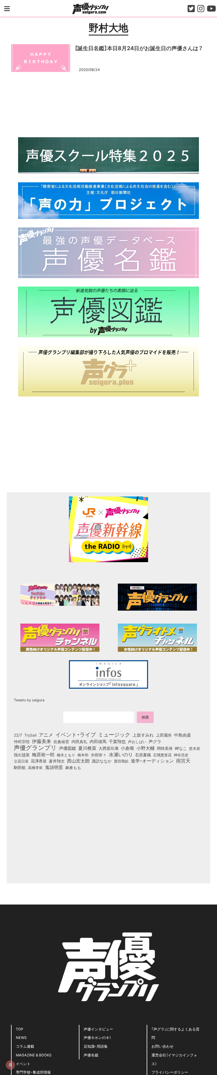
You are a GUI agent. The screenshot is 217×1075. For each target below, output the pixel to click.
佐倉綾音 (61, 741)
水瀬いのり (121, 754)
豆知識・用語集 (96, 1046)
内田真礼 (79, 741)
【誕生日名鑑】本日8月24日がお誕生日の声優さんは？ (139, 48)
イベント (23, 1063)
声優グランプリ (35, 747)
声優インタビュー (98, 1029)
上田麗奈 (164, 735)
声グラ (155, 741)
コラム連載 (25, 1046)
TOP (19, 1029)
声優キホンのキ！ (97, 1037)
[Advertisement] (108, 104)
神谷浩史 (181, 754)
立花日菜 (21, 761)
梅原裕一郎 (43, 754)
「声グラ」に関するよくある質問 (175, 1033)
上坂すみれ (143, 735)
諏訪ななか (102, 761)
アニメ (46, 734)
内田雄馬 (98, 741)
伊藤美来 (41, 741)
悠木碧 (194, 748)
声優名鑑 (91, 1055)
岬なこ (181, 748)
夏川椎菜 (87, 748)
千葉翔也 (117, 741)
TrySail (30, 735)
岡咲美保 (165, 748)
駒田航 (20, 767)
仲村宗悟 (22, 741)
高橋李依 (35, 767)
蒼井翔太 (57, 761)
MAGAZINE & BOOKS (33, 1055)
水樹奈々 (99, 755)
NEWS (21, 1037)
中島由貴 (182, 735)
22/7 (18, 735)
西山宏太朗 (78, 761)
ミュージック (114, 734)
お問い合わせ (162, 1046)
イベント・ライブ (75, 734)
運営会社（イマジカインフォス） (174, 1059)
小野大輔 (145, 748)
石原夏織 (143, 754)
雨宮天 (183, 760)
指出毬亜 (22, 754)
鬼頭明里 (54, 767)
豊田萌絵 (121, 761)
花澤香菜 (39, 761)
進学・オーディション (152, 761)
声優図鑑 (67, 748)
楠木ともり (66, 754)
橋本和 (82, 754)
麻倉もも (73, 767)
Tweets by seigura (29, 699)
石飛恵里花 (162, 754)
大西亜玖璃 (108, 748)
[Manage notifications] (10, 1064)
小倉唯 (127, 748)
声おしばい (137, 741)
